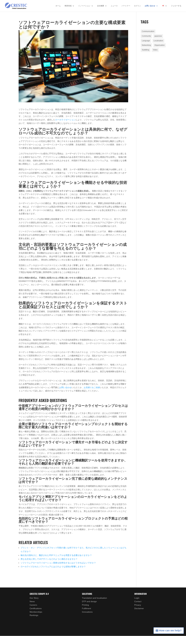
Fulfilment (86, 608)
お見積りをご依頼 (92, 387)
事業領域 (68, 6)
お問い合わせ (150, 6)
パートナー (125, 6)
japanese (158, 36)
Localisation (158, 41)
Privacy (137, 605)
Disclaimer (139, 608)
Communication (148, 31)
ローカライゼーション (65, 120)
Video (155, 50)
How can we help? (170, 630)
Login (136, 598)
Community (146, 36)
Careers (33, 605)
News (32, 601)
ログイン (137, 6)
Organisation (159, 45)
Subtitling (145, 50)
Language (146, 41)
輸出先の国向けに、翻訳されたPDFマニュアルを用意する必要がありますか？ (56, 555)
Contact (137, 601)
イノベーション (84, 6)
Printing (85, 605)
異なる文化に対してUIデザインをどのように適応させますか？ (49, 559)
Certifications (36, 608)
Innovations (87, 612)
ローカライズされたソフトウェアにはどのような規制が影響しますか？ (53, 566)
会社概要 (100, 6)
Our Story (34, 598)
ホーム (58, 6)
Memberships (36, 612)
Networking (146, 45)
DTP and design (89, 601)
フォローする (176, 6)
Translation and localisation (94, 598)
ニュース (114, 6)
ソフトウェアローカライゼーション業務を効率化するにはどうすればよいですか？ (58, 563)
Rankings (34, 615)
